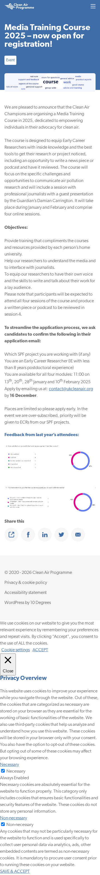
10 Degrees (40, 603)
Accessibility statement (25, 593)
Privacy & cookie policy (25, 583)
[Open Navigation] (93, 6)
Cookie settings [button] (15, 650)
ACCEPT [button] (40, 650)
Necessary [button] (9, 765)
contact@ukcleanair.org (71, 389)
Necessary (15, 771)
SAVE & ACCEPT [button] (15, 871)
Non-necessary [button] (13, 818)
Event (10, 60)
